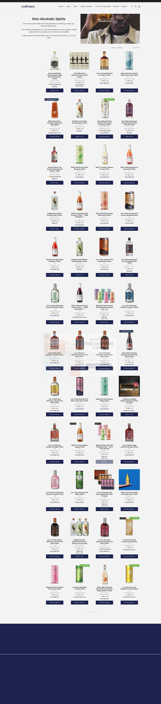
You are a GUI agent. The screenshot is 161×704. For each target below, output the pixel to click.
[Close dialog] (114, 333)
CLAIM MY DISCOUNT (99, 363)
